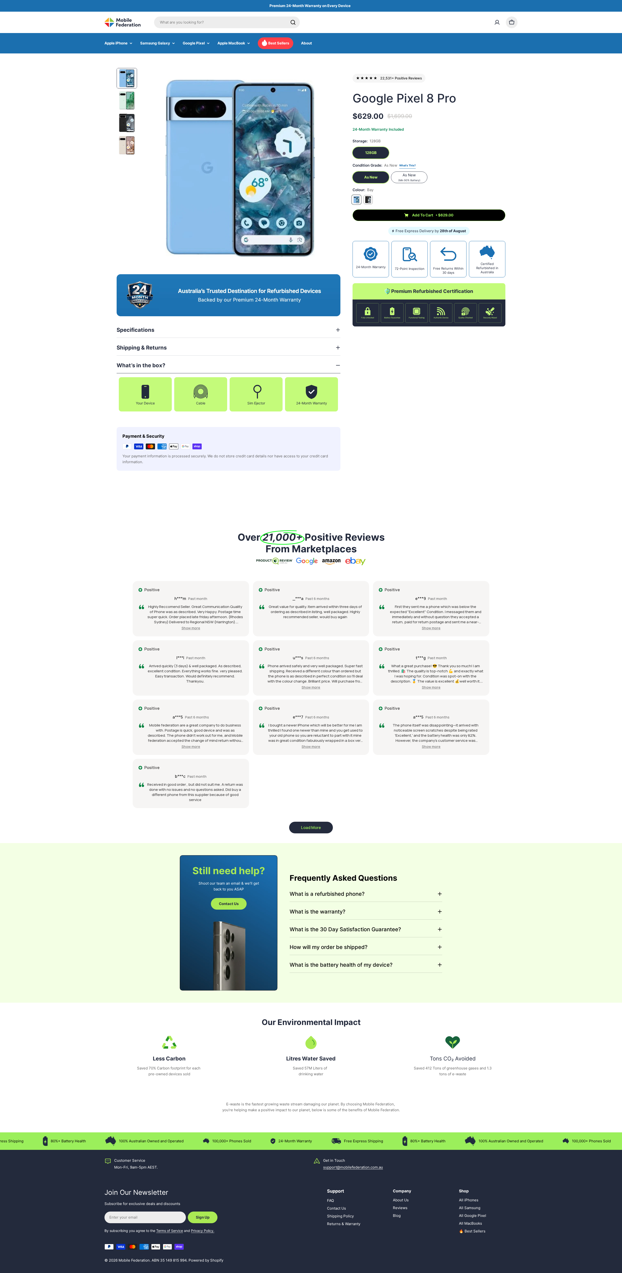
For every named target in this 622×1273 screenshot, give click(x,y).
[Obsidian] (368, 200)
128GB (371, 152)
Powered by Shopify (206, 1260)
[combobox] (227, 22)
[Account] (497, 22)
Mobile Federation (134, 1260)
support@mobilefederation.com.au (353, 1167)
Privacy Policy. (202, 1231)
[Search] (293, 22)
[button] (190, 628)
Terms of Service (169, 1231)
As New (371, 177)
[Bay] (356, 200)
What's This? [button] (407, 165)
